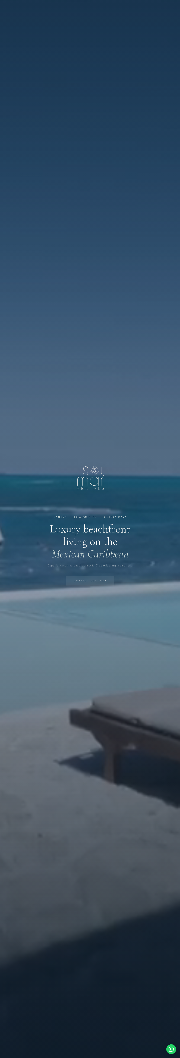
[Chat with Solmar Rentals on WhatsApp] (171, 1049)
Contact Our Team (90, 580)
